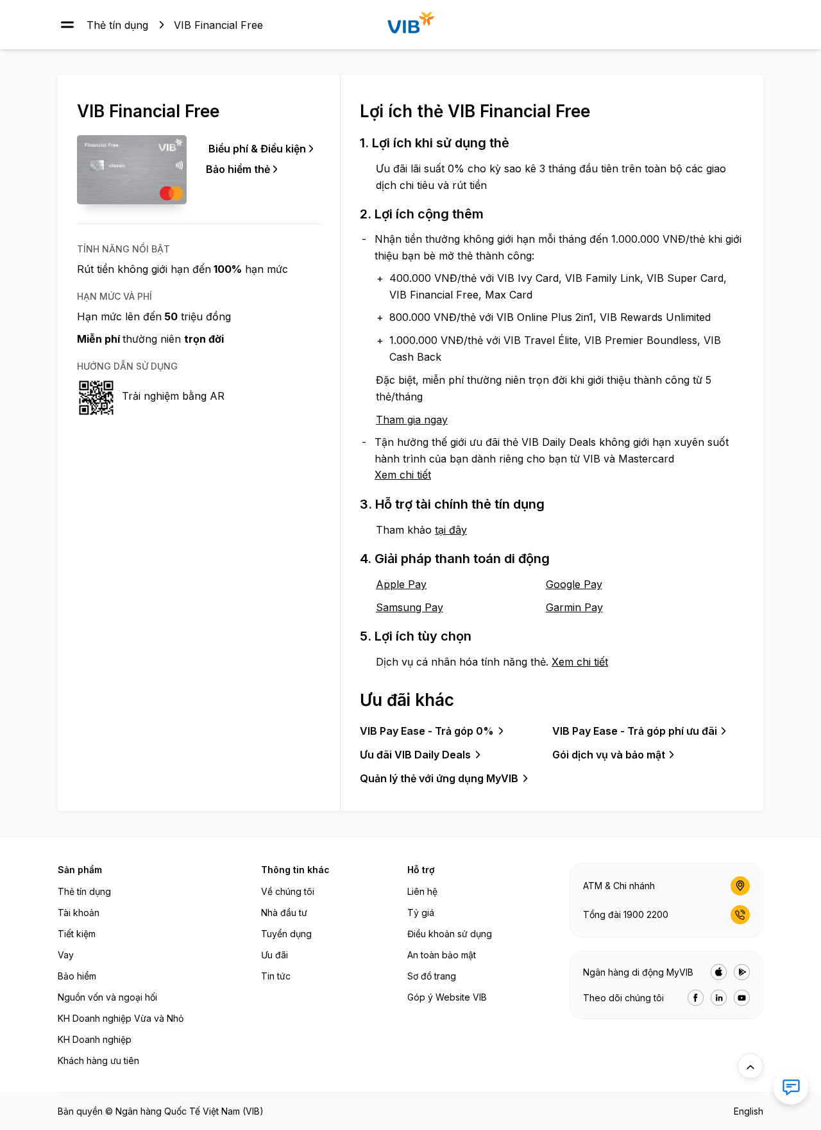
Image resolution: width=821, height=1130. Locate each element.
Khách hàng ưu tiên (98, 1060)
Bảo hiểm (77, 975)
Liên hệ (422, 891)
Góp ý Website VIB (447, 997)
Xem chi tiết (403, 474)
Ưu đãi (274, 954)
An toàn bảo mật (441, 954)
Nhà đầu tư (284, 912)
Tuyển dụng (286, 933)
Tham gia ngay (412, 419)
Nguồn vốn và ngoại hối (107, 997)
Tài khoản (78, 912)
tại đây (451, 529)
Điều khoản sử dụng (449, 933)
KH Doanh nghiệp (94, 1039)
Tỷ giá (420, 912)
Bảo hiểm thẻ (238, 169)
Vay (66, 954)
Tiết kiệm (77, 933)
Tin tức (276, 975)
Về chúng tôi (287, 891)
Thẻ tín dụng (117, 24)
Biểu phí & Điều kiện (257, 148)
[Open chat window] (791, 1087)
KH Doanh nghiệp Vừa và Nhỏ (120, 1018)
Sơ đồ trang (431, 975)
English (748, 1111)
